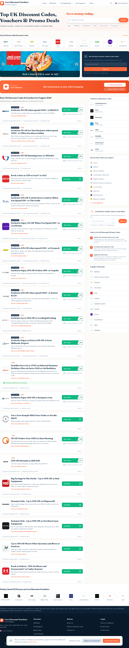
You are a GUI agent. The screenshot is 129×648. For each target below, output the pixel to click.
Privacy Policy (104, 626)
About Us (70, 623)
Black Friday (37, 630)
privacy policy (104, 73)
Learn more (33, 642)
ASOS (94, 26)
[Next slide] (76, 64)
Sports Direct (104, 26)
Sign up (105, 69)
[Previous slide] (3, 64)
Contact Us (70, 630)
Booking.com (115, 26)
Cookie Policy (104, 630)
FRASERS (76, 26)
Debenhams (86, 26)
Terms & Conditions (107, 623)
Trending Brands (65, 3)
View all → (126, 35)
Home (45, 3)
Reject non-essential (92, 641)
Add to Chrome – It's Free (116, 89)
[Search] (111, 3)
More (91, 3)
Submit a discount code (75, 626)
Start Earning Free (116, 85)
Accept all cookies (111, 641)
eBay (69, 26)
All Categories (80, 3)
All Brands (52, 3)
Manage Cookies (74, 641)
